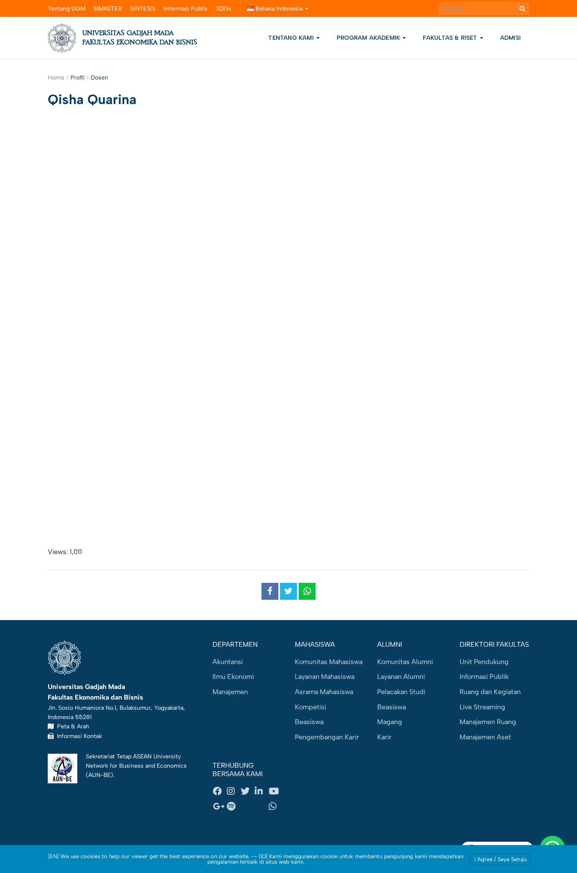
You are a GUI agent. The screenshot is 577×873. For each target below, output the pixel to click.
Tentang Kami (291, 37)
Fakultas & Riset (451, 37)
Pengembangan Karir (327, 737)
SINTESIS (142, 8)
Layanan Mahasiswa (324, 677)
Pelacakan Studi (401, 692)
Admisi (510, 37)
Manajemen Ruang (488, 722)
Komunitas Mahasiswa (328, 662)
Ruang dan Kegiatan (490, 692)
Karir (384, 737)
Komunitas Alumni (405, 662)
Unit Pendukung (484, 662)
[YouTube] (275, 791)
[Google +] (219, 806)
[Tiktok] (261, 806)
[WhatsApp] (275, 806)
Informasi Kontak (78, 736)
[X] (247, 791)
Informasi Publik (185, 8)
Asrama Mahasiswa (324, 692)
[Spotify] (233, 806)
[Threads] (247, 806)
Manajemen (230, 692)
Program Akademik (369, 37)
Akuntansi (227, 662)
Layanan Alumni (401, 677)
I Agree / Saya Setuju (500, 859)
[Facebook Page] (219, 791)
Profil (77, 77)
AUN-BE (99, 774)
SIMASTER (107, 8)
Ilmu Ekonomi (233, 677)
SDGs (223, 8)
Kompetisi (310, 707)
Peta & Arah (71, 726)
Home (56, 77)
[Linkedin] (261, 791)
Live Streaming (482, 707)
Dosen (99, 77)
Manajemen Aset (485, 737)
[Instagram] (233, 791)
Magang (389, 722)
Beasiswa (309, 722)
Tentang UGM (66, 8)
